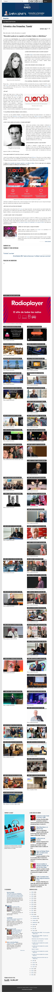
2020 (32, 904)
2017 (32, 910)
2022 (32, 900)
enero (33, 966)
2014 (32, 968)
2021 (32, 902)
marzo (33, 962)
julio (33, 926)
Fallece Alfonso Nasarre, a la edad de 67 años (42, 827)
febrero (34, 964)
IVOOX (39, 1)
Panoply (19, 116)
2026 (32, 892)
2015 (32, 914)
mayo (33, 930)
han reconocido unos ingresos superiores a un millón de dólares (21, 163)
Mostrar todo (22, 950)
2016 (32, 912)
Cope (49, 126)
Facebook (32, 1)
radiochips (9, 905)
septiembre (34, 922)
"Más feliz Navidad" (11, 943)
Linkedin (36, 1)
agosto (34, 924)
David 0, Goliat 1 (35, 949)
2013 (32, 970)
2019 (32, 906)
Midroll (36, 116)
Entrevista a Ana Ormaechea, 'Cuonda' (40, 938)
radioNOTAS (9, 917)
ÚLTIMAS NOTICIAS (9, 21)
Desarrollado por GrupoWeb (27, 989)
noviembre (34, 918)
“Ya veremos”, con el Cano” (8, 253)
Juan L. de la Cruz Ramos (12, 942)
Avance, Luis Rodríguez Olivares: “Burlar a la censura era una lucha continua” (42, 852)
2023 (32, 898)
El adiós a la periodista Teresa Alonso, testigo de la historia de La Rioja (31, 22)
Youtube (34, 1)
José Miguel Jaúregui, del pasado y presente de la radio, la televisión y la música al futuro (17, 931)
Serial (7, 85)
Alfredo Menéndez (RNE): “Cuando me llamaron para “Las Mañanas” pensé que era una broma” (32, 256)
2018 (32, 908)
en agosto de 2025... (16, 906)
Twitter (29, 1)
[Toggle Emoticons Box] (4, 263)
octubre (34, 920)
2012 (32, 972)
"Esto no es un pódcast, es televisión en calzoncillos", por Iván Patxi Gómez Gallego (42, 865)
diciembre (34, 916)
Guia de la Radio (10, 892)
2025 (32, 894)
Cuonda (31, 54)
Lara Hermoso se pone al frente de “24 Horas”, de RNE (42, 816)
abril (33, 960)
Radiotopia (15, 116)
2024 (32, 896)
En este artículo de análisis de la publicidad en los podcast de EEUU (30, 222)
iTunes (16, 95)
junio (33, 928)
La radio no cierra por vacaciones (40, 839)
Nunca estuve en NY (11, 928)
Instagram (41, 1)
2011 (32, 974)
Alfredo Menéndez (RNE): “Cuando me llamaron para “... (40, 936)
